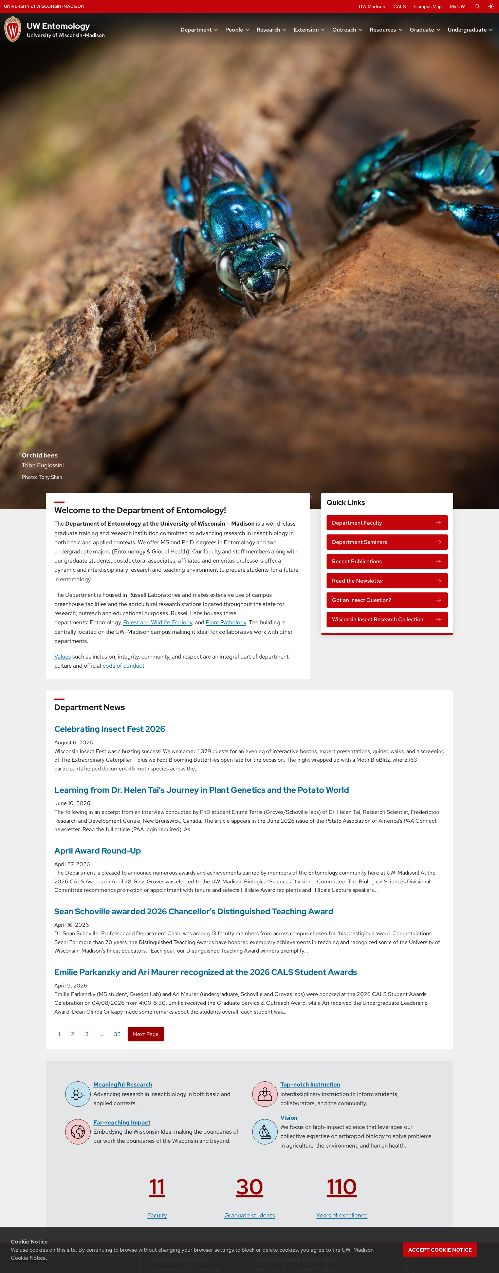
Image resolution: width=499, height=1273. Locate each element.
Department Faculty (357, 522)
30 (249, 1186)
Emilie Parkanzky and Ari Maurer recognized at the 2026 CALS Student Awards (205, 972)
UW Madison (372, 6)
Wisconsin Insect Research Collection (377, 619)
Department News (89, 707)
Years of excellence (342, 1215)
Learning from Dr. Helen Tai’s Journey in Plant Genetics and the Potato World (201, 790)
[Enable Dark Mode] (491, 6)
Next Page (146, 1034)
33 (117, 1034)
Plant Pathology (226, 622)
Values (62, 656)
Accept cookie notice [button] (440, 1250)
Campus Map (428, 6)
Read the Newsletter (357, 580)
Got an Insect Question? (361, 600)
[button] (200, 30)
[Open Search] (478, 6)
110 (342, 1186)
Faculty (157, 1215)
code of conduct (123, 665)
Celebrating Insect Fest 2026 (109, 729)
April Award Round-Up (97, 850)
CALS (399, 6)
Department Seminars (359, 542)
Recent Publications (357, 561)
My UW (457, 6)
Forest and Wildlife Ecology (157, 622)
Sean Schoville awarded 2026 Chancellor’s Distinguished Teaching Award (193, 911)
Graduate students (249, 1215)
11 (157, 1186)
